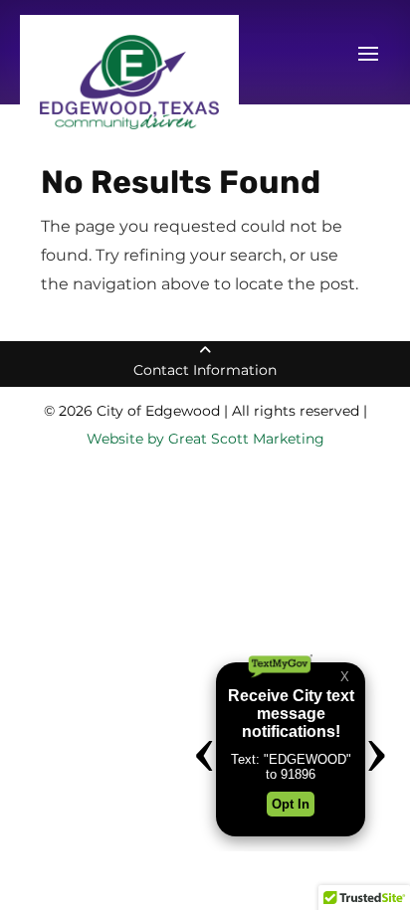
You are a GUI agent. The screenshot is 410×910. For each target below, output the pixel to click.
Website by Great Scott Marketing (205, 439)
